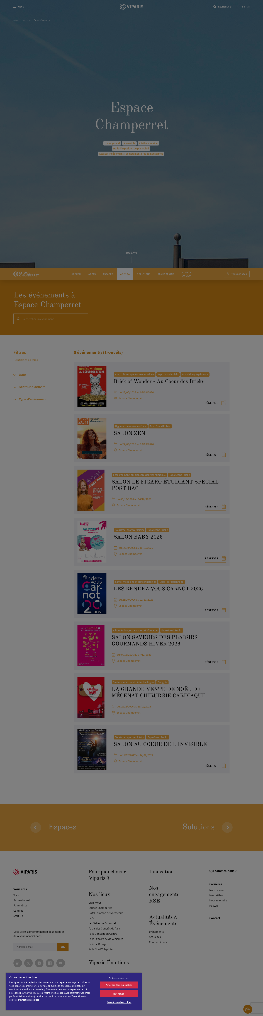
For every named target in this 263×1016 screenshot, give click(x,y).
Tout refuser (119, 993)
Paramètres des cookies (119, 1002)
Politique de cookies (28, 999)
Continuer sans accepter (119, 978)
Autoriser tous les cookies (119, 985)
